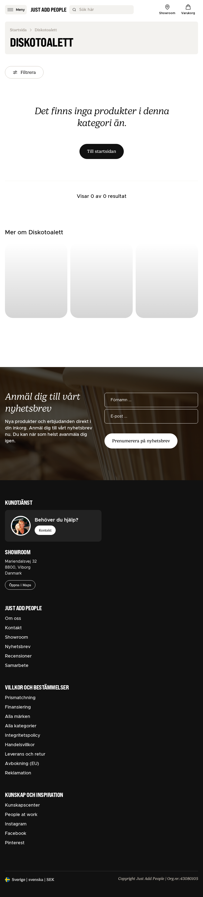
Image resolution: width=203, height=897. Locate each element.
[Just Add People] (48, 10)
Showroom (16, 637)
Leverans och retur (25, 754)
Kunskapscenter (22, 805)
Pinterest (15, 843)
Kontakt (45, 530)
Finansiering (18, 707)
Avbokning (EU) (22, 764)
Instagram (15, 824)
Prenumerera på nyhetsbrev (141, 440)
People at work (21, 815)
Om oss (13, 618)
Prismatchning (20, 698)
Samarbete (16, 665)
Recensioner (18, 656)
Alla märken (17, 716)
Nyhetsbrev (17, 647)
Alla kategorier (20, 726)
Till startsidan (101, 151)
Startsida (18, 30)
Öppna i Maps (20, 585)
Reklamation (18, 773)
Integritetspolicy (22, 735)
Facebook (15, 833)
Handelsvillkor (20, 745)
